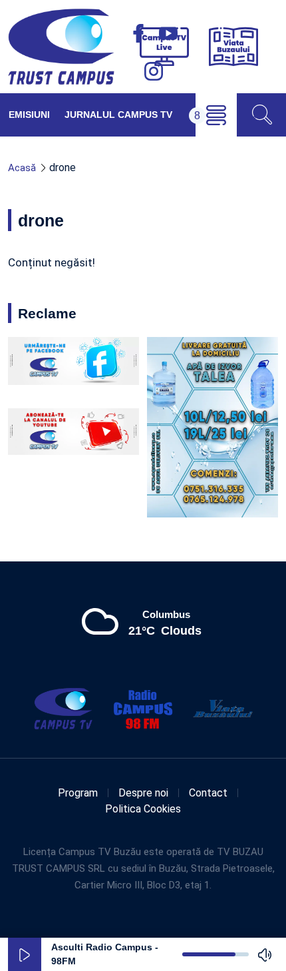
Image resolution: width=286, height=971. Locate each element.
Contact (208, 793)
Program (78, 793)
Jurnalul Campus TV (118, 114)
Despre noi (143, 793)
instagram (153, 71)
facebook (138, 33)
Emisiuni (29, 114)
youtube (168, 33)
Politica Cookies (143, 809)
